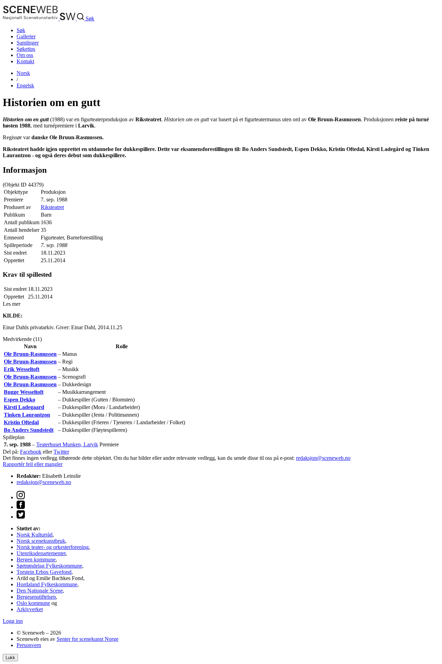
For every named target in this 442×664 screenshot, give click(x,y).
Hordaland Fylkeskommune (47, 584)
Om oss (25, 55)
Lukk (10, 657)
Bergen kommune (36, 559)
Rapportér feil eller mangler (33, 464)
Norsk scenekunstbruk (41, 541)
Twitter (61, 452)
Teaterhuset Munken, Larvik (67, 444)
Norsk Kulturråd (34, 535)
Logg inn (13, 621)
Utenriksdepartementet (41, 553)
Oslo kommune (33, 603)
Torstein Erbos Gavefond (44, 572)
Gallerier (26, 36)
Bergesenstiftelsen (36, 597)
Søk (21, 30)
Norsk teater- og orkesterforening (53, 547)
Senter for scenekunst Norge (87, 639)
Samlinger (28, 43)
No (23, 73)
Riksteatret (52, 207)
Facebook (30, 452)
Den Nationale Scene (40, 591)
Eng (25, 85)
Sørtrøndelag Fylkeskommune (49, 566)
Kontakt (25, 61)
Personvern (29, 645)
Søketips (26, 49)
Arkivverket (30, 609)
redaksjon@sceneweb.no (323, 458)
